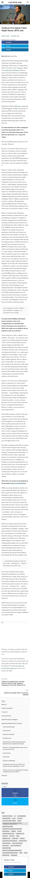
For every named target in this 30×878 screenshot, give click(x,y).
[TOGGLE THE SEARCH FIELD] (27, 2)
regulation (6, 855)
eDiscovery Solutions (8, 734)
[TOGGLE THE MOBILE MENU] (2, 2)
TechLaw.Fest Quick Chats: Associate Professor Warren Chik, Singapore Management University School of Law (14, 683)
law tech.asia (6, 843)
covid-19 (5, 836)
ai (14, 816)
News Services (7, 753)
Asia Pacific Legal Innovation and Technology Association (12, 824)
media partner (7, 847)
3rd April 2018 (15, 36)
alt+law (20, 818)
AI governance (22, 816)
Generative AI (6, 838)
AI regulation (6, 818)
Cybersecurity (7, 730)
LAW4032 (22, 838)
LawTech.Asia (15, 2)
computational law (8, 833)
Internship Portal (6, 715)
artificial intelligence (9, 820)
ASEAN (19, 820)
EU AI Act (12, 836)
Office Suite (6, 756)
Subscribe (4, 775)
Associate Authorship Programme (12, 828)
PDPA (21, 852)
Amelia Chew (5, 36)
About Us (4, 704)
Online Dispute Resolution (10, 852)
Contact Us (5, 712)
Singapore (14, 855)
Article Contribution (7, 708)
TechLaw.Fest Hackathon (12, 70)
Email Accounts (7, 738)
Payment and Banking (9, 760)
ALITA (13, 818)
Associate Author (8, 826)
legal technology (16, 845)
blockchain (6, 831)
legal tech (6, 845)
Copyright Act (20, 833)
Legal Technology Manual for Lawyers (12, 723)
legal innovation (17, 843)
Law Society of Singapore (10, 840)
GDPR (17, 836)
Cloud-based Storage (8, 727)
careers (13, 831)
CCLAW (19, 831)
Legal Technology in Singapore (10, 719)
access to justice (7, 816)
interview (15, 838)
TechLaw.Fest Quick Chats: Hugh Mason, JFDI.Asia (14, 29)
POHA (25, 852)
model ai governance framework (12, 850)
